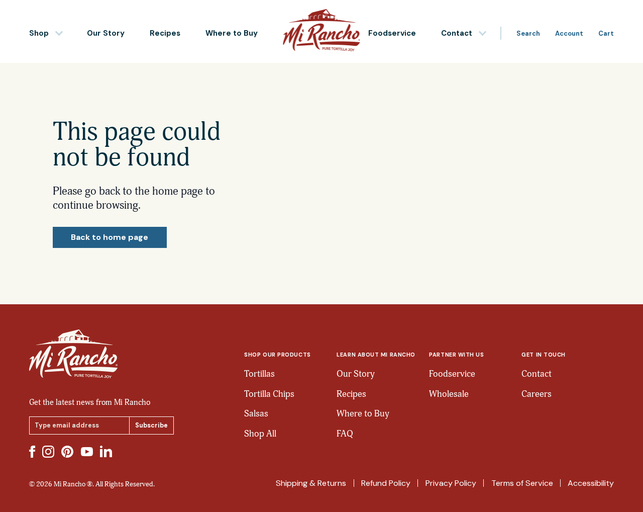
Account (569, 33)
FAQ (345, 434)
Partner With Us (456, 354)
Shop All (260, 434)
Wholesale (449, 394)
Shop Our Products (277, 354)
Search (528, 33)
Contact (456, 33)
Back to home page (109, 237)
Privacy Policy (450, 483)
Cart (606, 33)
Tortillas (259, 374)
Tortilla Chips (269, 394)
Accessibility (591, 483)
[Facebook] (32, 452)
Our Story (106, 33)
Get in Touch (543, 354)
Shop (39, 33)
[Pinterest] (67, 452)
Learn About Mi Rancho (376, 354)
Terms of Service (522, 483)
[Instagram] (48, 452)
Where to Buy (231, 33)
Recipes (165, 33)
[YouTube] (87, 451)
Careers (536, 394)
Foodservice (392, 33)
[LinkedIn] (106, 451)
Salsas (256, 413)
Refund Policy (385, 483)
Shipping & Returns (311, 483)
